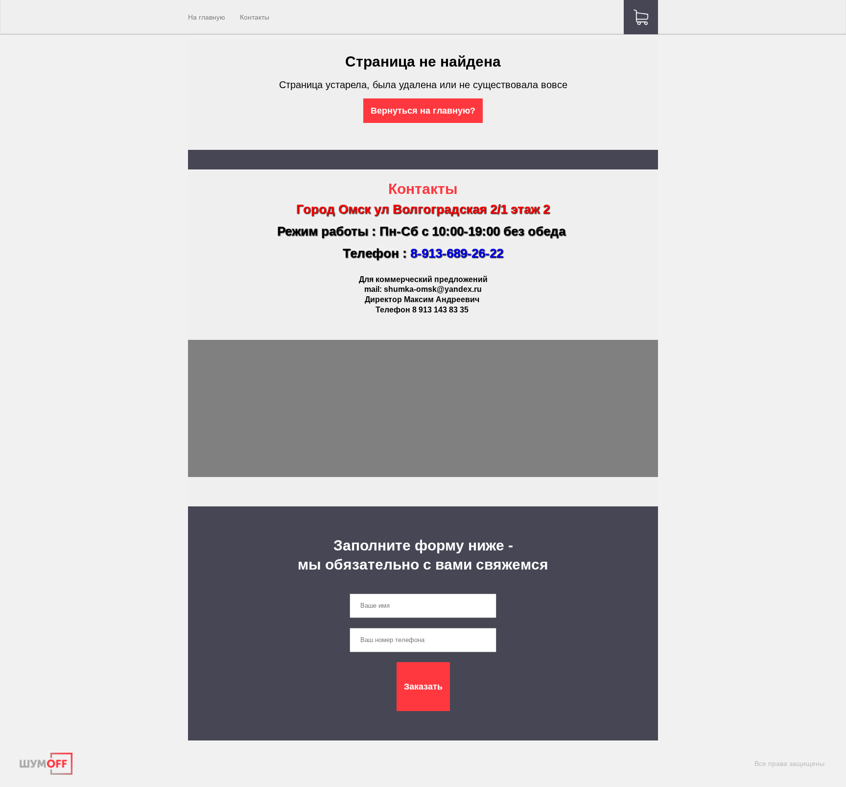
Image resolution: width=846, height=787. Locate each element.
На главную (206, 17)
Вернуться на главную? (423, 111)
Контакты (254, 17)
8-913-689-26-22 (456, 253)
